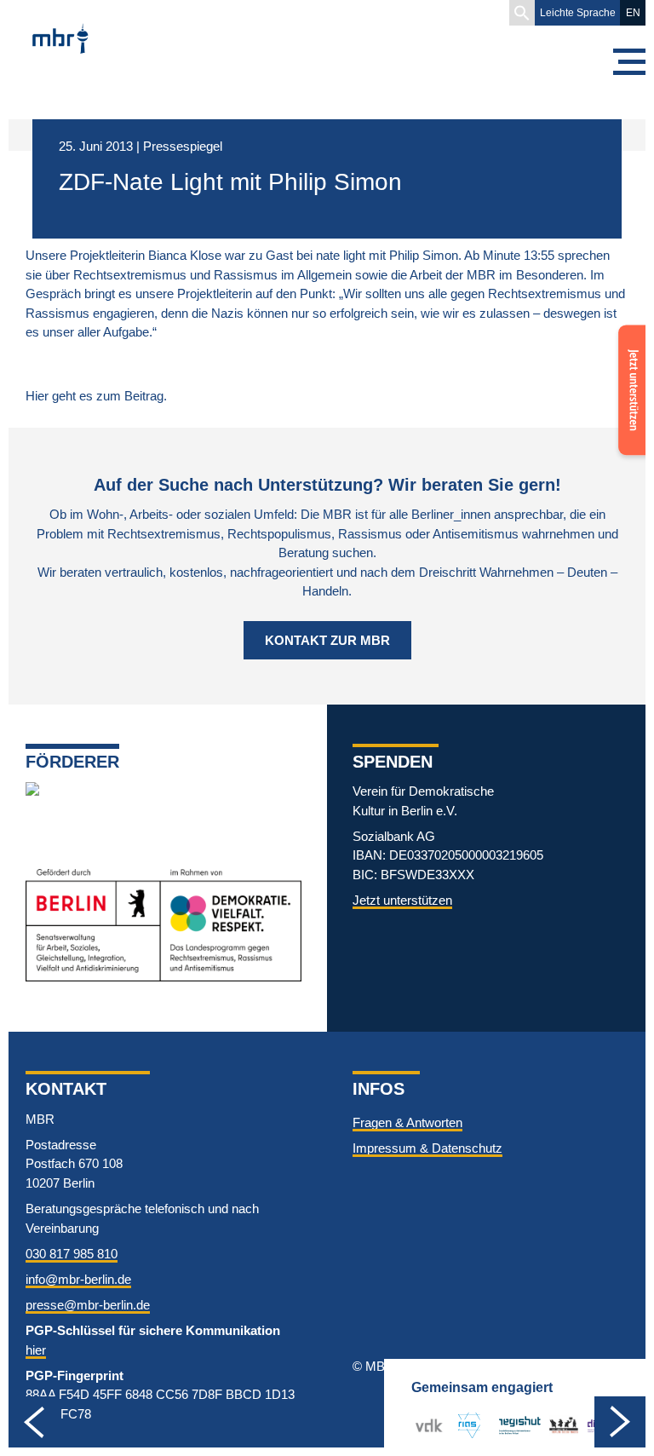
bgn (559, 1425)
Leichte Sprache (578, 13)
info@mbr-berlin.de (78, 1279)
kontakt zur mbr (327, 640)
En (633, 13)
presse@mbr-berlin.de (88, 1305)
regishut (520, 1425)
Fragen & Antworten (407, 1122)
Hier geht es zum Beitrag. (96, 395)
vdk (426, 1425)
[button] (522, 13)
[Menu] (628, 62)
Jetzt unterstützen (402, 900)
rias (462, 1425)
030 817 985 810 (72, 1253)
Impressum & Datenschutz (427, 1148)
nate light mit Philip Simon (387, 255)
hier (36, 1350)
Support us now (628, 358)
